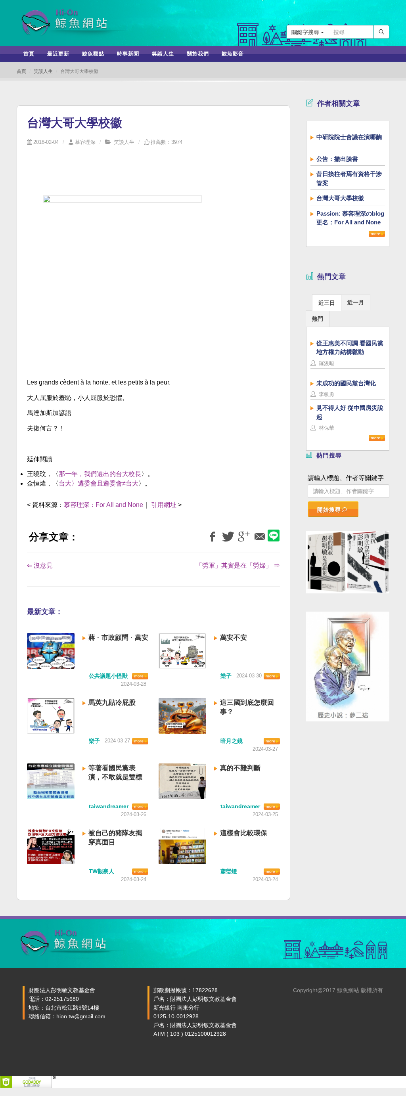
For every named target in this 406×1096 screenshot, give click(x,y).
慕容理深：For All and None (103, 504)
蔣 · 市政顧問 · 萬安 (118, 637)
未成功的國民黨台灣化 (346, 383)
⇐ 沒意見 (40, 565)
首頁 (21, 71)
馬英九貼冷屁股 (112, 702)
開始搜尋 (329, 510)
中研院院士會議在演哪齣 (349, 137)
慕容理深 (85, 142)
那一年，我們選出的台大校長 (100, 474)
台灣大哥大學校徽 (340, 198)
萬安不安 (233, 637)
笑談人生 (43, 71)
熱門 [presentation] (317, 319)
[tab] (326, 302)
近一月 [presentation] (355, 302)
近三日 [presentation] (326, 303)
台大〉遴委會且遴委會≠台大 (98, 483)
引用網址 (163, 504)
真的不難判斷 (240, 768)
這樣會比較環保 (243, 833)
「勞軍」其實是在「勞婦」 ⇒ (238, 565)
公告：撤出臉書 (337, 158)
